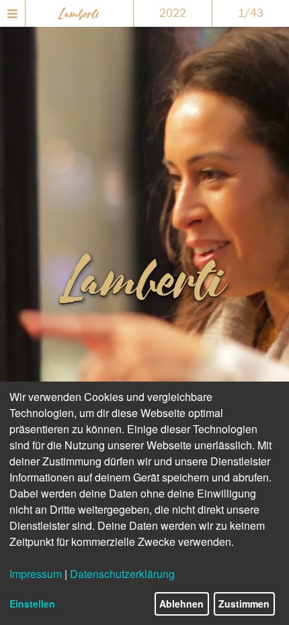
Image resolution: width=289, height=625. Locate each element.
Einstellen (32, 603)
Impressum (35, 573)
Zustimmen (244, 603)
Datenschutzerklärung (122, 573)
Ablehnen (181, 603)
